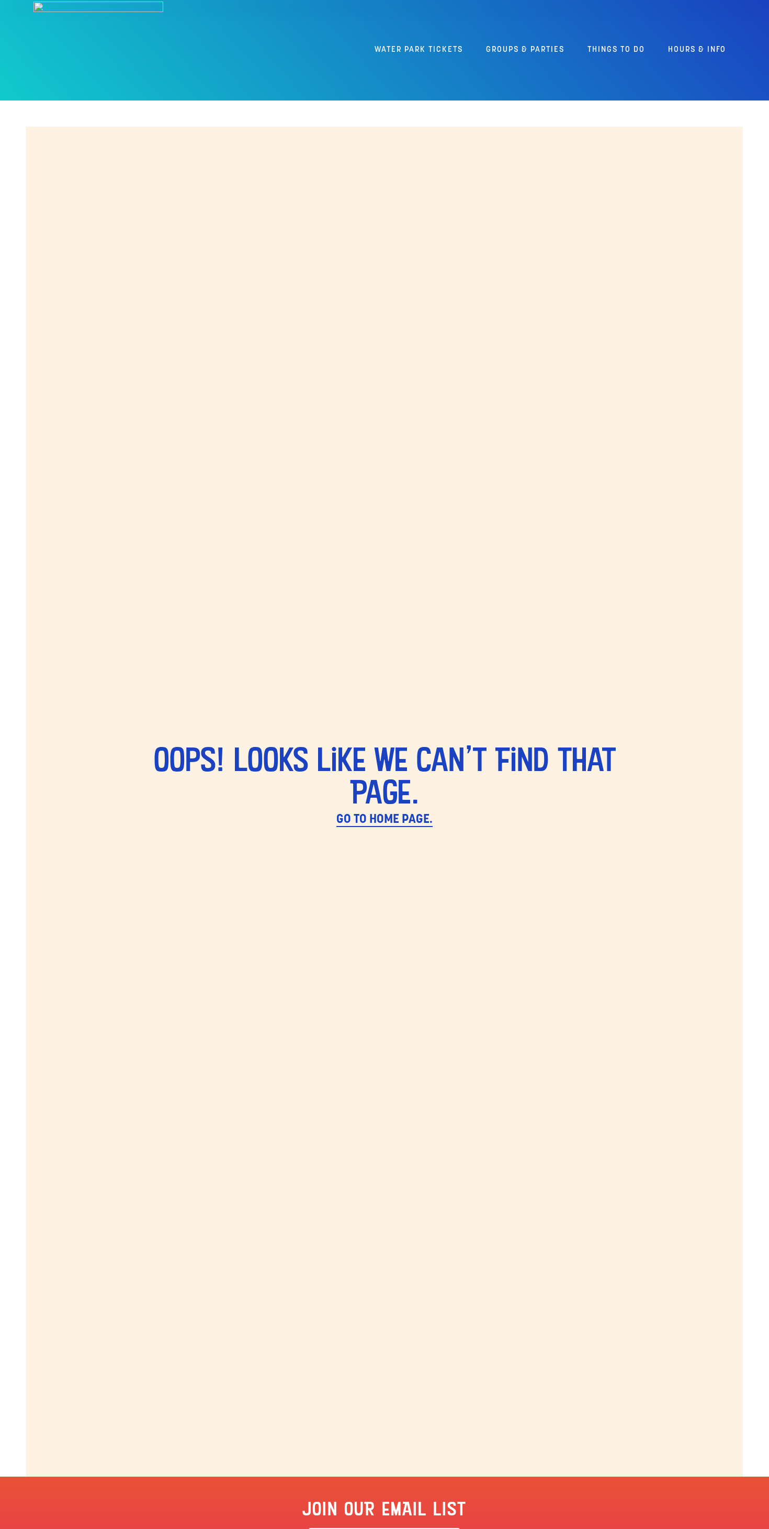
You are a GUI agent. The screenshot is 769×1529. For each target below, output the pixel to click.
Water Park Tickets (419, 50)
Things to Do (616, 50)
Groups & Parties (525, 50)
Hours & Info (697, 50)
